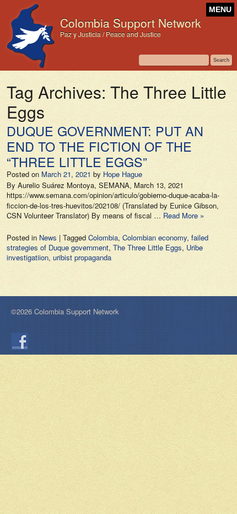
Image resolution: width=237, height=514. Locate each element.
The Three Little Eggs (147, 247)
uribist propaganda (82, 257)
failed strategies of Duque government (107, 242)
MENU (220, 10)
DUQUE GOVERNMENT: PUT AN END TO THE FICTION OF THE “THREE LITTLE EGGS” (105, 146)
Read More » (183, 215)
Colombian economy (154, 237)
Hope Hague (122, 174)
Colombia (103, 237)
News (48, 237)
